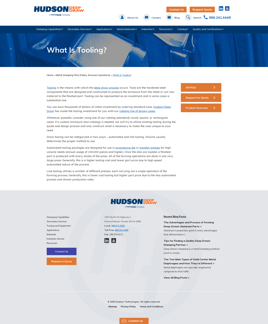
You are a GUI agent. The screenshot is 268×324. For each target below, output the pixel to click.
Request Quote (202, 9)
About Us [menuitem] (132, 17)
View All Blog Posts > (177, 277)
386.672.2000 (118, 225)
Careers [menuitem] (156, 17)
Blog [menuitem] (177, 17)
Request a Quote (61, 261)
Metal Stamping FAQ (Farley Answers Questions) (83, 75)
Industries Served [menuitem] (55, 238)
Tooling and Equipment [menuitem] (59, 225)
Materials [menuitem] (51, 234)
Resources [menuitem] (165, 29)
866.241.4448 (220, 17)
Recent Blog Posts (175, 216)
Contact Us (176, 9)
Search (197, 17)
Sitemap (112, 306)
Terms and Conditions (151, 306)
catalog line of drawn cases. (137, 111)
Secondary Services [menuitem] (79, 29)
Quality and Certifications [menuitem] (207, 29)
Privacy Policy (128, 306)
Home (50, 75)
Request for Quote (197, 97)
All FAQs (191, 87)
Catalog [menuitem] (181, 29)
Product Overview (197, 107)
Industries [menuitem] (147, 29)
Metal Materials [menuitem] (126, 29)
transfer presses (150, 147)
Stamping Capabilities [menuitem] (48, 29)
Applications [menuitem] (103, 29)
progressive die (125, 147)
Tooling (51, 87)
